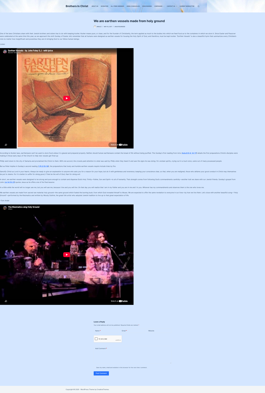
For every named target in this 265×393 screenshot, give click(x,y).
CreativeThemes (103, 389)
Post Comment (101, 373)
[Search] (198, 6)
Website (151, 331)
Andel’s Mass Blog (133, 6)
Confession (158, 6)
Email (124, 331)
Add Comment (101, 348)
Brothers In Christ (77, 6)
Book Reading (147, 6)
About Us (95, 6)
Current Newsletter (187, 6)
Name (98, 331)
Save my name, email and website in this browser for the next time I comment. (121, 367)
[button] (164, 6)
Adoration (104, 6)
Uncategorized (119, 26)
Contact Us (171, 6)
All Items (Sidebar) (117, 6)
